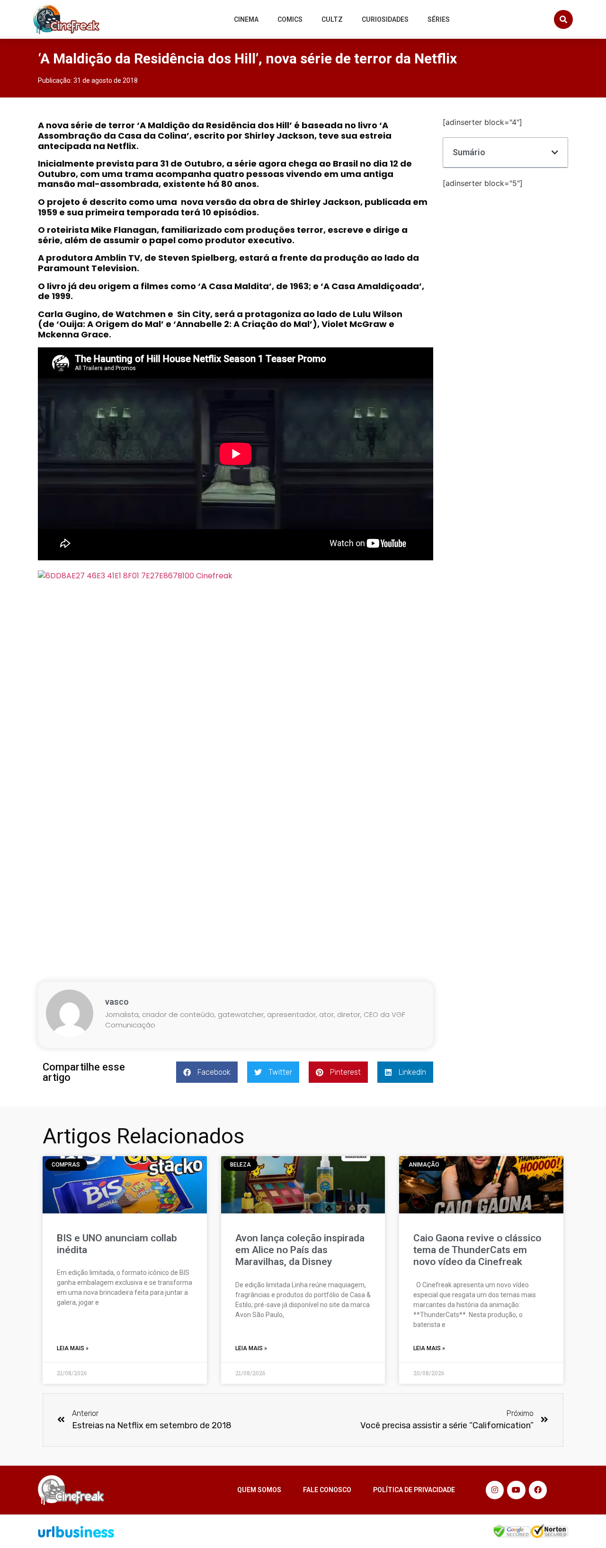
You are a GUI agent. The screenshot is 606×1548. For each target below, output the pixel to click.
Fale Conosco (327, 1490)
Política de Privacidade (414, 1490)
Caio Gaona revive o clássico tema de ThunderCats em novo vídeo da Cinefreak (477, 1249)
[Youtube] (516, 1490)
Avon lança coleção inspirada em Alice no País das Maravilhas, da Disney (300, 1249)
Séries (439, 19)
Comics (290, 19)
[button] (563, 19)
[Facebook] (538, 1490)
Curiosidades (385, 19)
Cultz (332, 19)
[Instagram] (495, 1490)
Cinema (246, 19)
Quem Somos (259, 1490)
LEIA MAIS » (73, 1348)
